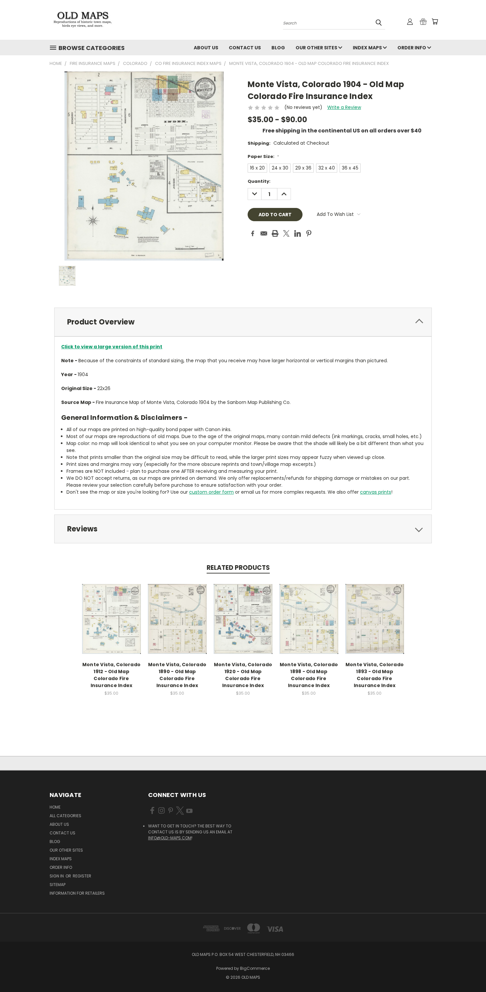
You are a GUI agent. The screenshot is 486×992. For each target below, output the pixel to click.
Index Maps (368, 47)
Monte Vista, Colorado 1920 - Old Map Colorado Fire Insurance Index (243, 675)
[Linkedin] (297, 233)
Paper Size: (263, 156)
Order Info (412, 47)
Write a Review (344, 107)
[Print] (275, 233)
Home (55, 807)
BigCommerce (255, 968)
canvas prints (375, 492)
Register (82, 876)
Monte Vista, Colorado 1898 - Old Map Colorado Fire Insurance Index (309, 675)
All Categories (65, 815)
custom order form (211, 492)
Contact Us (245, 47)
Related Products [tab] (238, 567)
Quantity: (259, 181)
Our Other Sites (317, 47)
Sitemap (57, 884)
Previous (469, 971)
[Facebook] (252, 233)
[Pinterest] (308, 233)
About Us (206, 47)
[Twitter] (286, 233)
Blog (278, 47)
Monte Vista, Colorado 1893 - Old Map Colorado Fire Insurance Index (374, 675)
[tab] (243, 322)
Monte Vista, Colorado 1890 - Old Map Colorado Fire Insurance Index (177, 675)
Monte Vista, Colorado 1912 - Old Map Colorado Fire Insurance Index (111, 675)
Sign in (57, 876)
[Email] (264, 233)
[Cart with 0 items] (434, 21)
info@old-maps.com (169, 838)
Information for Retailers (77, 893)
